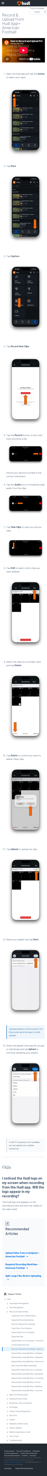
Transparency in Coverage (13, 1464)
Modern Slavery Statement (13, 1462)
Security (33, 1455)
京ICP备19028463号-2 (33, 1462)
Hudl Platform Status (24, 1468)
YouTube (7, 1468)
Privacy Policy (9, 1451)
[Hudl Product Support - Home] (23, 3)
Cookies (25, 1455)
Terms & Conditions (23, 1451)
